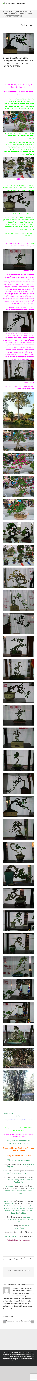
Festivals (24, 1258)
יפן (8, 217)
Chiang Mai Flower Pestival (12, 1164)
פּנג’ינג (27, 233)
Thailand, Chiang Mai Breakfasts (18, 1240)
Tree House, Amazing (14, 1217)
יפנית (14, 179)
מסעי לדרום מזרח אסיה (25, 1236)
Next (30, 25)
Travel (4, 1259)
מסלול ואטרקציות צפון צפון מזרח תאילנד (21, 1171)
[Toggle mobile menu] (33, 4)
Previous (24, 25)
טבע (12, 217)
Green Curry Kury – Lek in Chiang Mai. (18, 1232)
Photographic (30, 1258)
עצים (22, 185)
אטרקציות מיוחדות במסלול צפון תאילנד (21, 1201)
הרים (27, 220)
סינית (22, 233)
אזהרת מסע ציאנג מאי (20, 1186)
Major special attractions (24, 1203)
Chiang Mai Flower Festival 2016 (18, 1155)
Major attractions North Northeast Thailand (18, 1177)
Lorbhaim (7, 1258)
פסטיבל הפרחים (26, 1167)
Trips (8, 1259)
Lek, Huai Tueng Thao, (14, 1226)
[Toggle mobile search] (29, 4)
